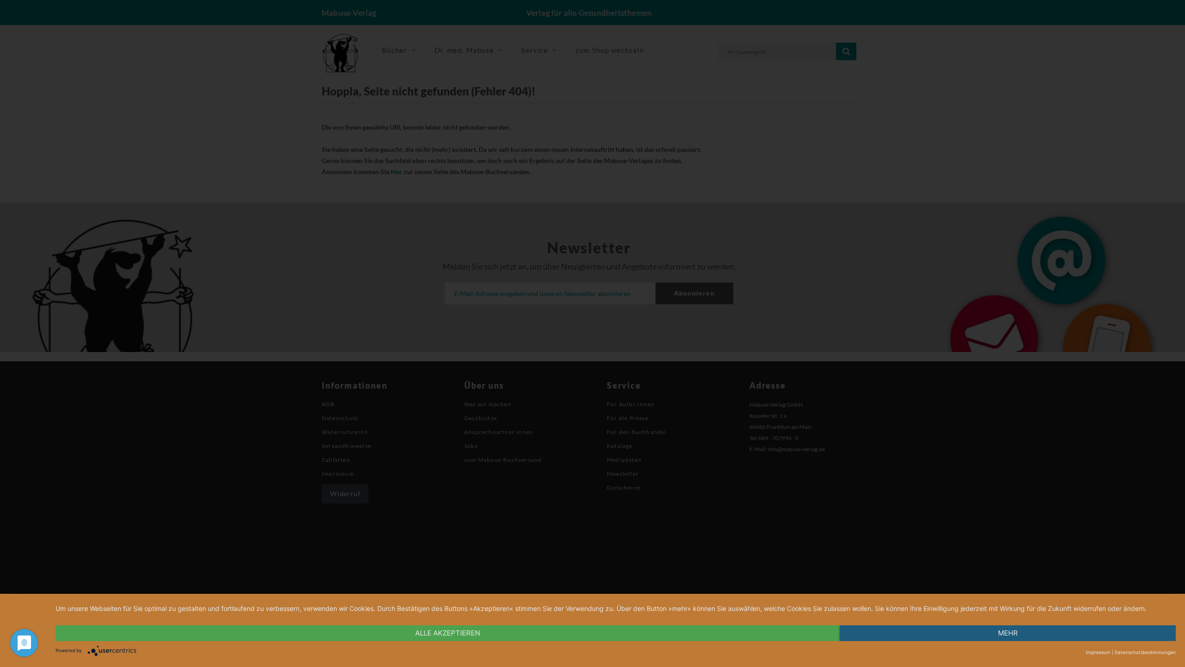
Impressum (1098, 652)
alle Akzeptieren (447, 633)
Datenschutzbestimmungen (1145, 652)
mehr (1008, 633)
